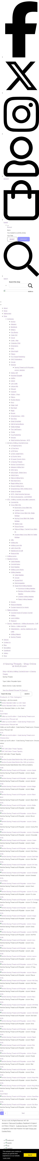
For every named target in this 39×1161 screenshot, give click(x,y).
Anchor (13, 321)
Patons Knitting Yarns (17, 478)
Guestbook (7, 650)
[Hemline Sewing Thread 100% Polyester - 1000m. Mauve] (18, 972)
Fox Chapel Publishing (18, 357)
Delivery (6, 640)
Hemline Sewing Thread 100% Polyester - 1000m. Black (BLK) (19, 800)
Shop (5, 316)
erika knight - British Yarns (19, 472)
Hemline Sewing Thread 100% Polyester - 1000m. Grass (17, 926)
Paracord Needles (16, 605)
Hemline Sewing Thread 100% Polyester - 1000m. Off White (18, 1007)
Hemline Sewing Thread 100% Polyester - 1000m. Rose (17, 1072)
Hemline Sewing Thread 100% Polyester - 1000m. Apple (17, 773)
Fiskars (13, 354)
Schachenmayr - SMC (17, 416)
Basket (12, 239)
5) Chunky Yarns (16, 456)
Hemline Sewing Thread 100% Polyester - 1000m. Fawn (17, 886)
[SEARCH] (30, 285)
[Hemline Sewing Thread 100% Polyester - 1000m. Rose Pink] (19, 1077)
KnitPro (13, 378)
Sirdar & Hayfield (16, 421)
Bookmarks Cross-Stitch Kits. (23, 507)
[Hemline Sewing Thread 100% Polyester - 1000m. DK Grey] (18, 864)
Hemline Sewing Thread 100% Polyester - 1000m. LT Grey (17, 967)
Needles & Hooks (12, 559)
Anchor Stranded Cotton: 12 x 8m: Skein (12, 708)
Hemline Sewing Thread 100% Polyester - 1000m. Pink (16, 1048)
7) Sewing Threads (16, 462)
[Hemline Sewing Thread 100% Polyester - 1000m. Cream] (18, 840)
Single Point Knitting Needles (23, 586)
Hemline (13, 365)
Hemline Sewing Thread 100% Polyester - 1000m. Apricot (17, 781)
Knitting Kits (14, 543)
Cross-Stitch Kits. (16, 505)
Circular (17, 578)
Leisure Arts (14, 386)
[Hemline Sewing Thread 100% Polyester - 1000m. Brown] (18, 813)
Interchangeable (19, 583)
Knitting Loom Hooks (17, 569)
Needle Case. (19, 524)
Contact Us (7, 642)
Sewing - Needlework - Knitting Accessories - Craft (22, 623)
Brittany (13, 330)
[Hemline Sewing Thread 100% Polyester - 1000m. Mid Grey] (19, 980)
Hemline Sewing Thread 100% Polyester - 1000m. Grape (17, 918)
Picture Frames (19, 526)
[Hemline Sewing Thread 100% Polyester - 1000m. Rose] (17, 1069)
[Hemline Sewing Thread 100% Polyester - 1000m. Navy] (17, 997)
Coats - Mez (14, 340)
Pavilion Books (15, 400)
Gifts (12, 540)
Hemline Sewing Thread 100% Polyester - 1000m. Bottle (17, 808)
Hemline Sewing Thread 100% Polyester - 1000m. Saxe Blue (18, 1099)
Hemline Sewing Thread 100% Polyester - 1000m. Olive (17, 1024)
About (5, 308)
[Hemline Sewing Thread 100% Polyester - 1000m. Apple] (18, 770)
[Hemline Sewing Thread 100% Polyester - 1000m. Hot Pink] (18, 932)
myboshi (13, 392)
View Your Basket (8, 690)
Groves (13, 362)
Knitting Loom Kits (16, 545)
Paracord (13, 621)
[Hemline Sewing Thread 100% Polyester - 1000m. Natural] (18, 988)
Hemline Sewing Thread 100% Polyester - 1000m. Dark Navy (18, 851)
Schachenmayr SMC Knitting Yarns (21, 489)
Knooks (13, 602)
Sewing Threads (16, 637)
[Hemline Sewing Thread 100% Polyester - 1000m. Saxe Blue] (19, 1096)
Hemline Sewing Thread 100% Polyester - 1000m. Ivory (17, 943)
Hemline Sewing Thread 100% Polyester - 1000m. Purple (17, 1056)
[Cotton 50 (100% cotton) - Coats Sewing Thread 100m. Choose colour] (19, 738)
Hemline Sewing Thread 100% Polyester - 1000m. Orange (17, 1032)
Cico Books (14, 332)
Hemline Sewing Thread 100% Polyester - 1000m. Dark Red (18, 859)
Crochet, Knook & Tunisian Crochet (21, 613)
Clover (13, 338)
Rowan (13, 413)
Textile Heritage (15, 427)
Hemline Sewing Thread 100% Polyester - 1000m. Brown (17, 816)
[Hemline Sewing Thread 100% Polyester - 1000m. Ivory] (17, 940)
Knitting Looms (11, 556)
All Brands (10, 319)
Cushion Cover (19, 510)
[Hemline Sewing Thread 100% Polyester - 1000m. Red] (17, 1061)
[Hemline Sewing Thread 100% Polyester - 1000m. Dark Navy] (19, 848)
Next (23, 1113)
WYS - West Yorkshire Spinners (20, 494)
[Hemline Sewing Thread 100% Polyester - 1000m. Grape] (18, 916)
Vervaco (13, 437)
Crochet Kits (14, 502)
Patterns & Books (12, 610)
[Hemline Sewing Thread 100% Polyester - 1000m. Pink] (17, 1045)
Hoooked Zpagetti (16, 375)
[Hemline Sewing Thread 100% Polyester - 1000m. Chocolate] (19, 832)
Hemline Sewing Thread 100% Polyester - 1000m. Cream (17, 843)
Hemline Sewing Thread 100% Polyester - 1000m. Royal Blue (18, 1088)
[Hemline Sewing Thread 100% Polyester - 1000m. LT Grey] (18, 964)
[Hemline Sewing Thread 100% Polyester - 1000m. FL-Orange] (19, 900)
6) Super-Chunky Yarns (18, 459)
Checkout (23, 239)
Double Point (19, 580)
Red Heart (14, 408)
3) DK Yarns (14, 451)
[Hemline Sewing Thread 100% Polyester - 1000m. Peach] (18, 1037)
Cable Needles (15, 561)
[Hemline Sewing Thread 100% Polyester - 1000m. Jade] (17, 948)
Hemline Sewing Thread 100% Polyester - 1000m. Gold (17, 910)
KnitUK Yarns (15, 475)
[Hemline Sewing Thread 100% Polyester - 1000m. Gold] (17, 908)
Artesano (13, 324)
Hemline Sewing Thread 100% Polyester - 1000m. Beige (17, 789)
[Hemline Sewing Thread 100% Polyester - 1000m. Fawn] (18, 883)
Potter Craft (14, 405)
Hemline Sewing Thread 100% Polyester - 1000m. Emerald (18, 875)
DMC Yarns (14, 470)
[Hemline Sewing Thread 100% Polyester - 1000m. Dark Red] (19, 856)
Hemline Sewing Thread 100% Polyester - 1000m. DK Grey (18, 867)
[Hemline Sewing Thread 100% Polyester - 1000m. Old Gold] (19, 1013)
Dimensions (14, 346)
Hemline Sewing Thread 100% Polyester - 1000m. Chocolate (18, 835)
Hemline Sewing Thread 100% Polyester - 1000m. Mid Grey (18, 983)
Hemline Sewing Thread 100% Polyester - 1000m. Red (16, 1064)
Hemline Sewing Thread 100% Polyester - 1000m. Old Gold (18, 1015)
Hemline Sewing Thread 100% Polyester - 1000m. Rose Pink (18, 1080)
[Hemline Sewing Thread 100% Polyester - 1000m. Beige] (18, 786)
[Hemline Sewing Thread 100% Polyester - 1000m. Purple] (18, 1053)
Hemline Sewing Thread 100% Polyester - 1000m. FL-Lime (18, 894)
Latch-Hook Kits (15, 548)
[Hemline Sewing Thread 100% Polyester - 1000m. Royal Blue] (19, 1086)
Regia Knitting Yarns (17, 483)
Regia (12, 410)
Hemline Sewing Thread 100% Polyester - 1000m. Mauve (17, 975)
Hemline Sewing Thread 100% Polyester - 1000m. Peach (17, 1040)
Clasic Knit (14, 335)
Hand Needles (15, 567)
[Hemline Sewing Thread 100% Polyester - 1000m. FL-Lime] (18, 891)
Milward (13, 389)
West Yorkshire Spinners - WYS (20, 440)
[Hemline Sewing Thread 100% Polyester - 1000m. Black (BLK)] (19, 797)
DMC (12, 348)
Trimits (13, 432)
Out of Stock (4, 714)
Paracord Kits (15, 553)
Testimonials (7, 313)
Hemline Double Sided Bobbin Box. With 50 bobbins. (16, 765)
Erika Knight (14, 351)
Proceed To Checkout (20, 690)
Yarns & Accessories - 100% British (21, 497)
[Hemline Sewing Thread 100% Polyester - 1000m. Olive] (17, 1021)
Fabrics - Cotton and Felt (18, 626)
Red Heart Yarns (15, 481)
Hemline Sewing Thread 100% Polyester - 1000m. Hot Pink (18, 935)
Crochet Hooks (15, 564)
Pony (12, 402)
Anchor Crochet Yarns (17, 464)
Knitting (13, 615)
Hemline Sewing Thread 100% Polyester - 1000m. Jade (17, 951)
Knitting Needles (16, 572)
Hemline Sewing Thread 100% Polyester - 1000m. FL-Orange (18, 902)
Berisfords (14, 327)
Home (5, 311)
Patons (13, 397)
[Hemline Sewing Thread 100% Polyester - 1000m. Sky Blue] (19, 1104)
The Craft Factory (16, 429)
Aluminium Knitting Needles (26, 588)
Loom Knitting (15, 618)
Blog (5, 645)
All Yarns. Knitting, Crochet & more (17, 443)
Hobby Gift (14, 373)
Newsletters (7, 648)
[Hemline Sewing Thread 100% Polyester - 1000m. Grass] (18, 924)
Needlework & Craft (17, 551)
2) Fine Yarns (15, 448)
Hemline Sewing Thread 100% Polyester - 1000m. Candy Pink (19, 827)
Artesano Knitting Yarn (17, 467)
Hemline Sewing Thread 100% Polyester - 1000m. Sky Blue (18, 1107)
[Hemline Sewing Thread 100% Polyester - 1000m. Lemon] (18, 956)
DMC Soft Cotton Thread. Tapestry (10, 754)
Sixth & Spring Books (17, 424)
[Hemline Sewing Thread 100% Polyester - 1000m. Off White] (19, 1005)
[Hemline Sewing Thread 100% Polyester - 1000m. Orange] (18, 1029)
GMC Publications (16, 359)
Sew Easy (14, 419)
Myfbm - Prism (15, 394)
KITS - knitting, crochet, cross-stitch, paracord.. (21, 499)
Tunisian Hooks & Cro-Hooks (20, 607)
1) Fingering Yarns (16, 445)
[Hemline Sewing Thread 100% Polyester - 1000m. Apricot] (18, 778)
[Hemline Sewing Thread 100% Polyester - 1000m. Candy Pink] (19, 824)
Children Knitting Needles (26, 596)
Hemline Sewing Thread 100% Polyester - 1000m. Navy (17, 999)
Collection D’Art (15, 343)
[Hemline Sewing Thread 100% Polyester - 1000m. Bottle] (18, 805)
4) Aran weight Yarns (17, 454)
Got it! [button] (30, 1155)
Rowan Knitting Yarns (17, 486)
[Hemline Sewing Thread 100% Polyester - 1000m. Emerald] (18, 873)
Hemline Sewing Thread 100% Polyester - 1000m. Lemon (17, 959)
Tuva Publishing (16, 435)
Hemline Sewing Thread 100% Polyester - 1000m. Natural (17, 991)
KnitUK (13, 381)
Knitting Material (16, 634)
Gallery (6, 653)
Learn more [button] (6, 1158)
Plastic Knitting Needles (25, 599)
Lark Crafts (14, 383)
